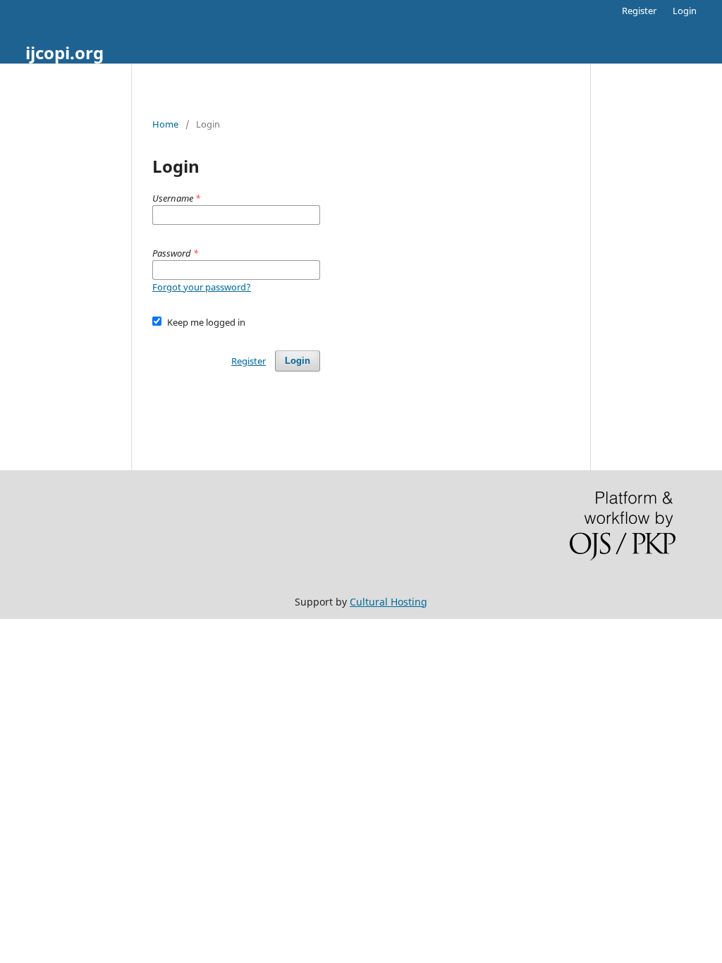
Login (685, 10)
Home (165, 124)
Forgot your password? (201, 287)
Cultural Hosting (388, 601)
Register (639, 10)
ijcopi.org (64, 52)
